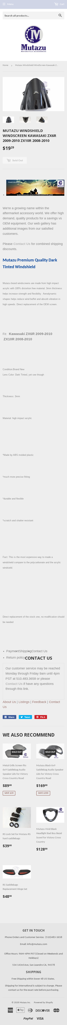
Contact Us (21, 244)
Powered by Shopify (43, 1002)
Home (5, 65)
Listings (24, 702)
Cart (61, 4)
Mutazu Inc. (25, 1002)
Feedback (39, 702)
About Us (9, 702)
